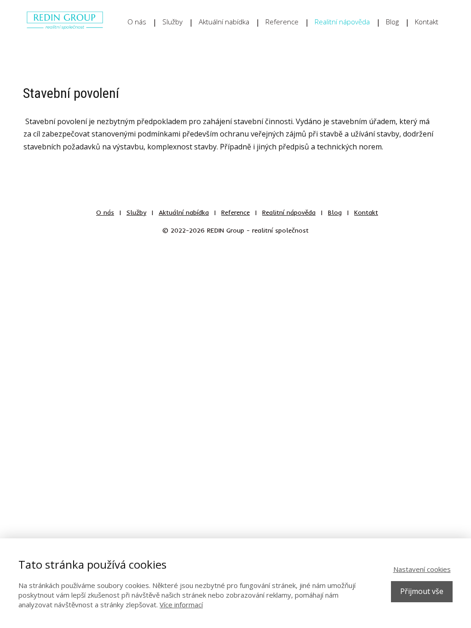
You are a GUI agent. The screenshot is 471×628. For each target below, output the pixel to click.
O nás (136, 21)
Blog (392, 21)
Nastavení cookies (422, 569)
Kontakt (426, 21)
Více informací (181, 604)
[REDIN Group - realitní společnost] (64, 22)
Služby (172, 21)
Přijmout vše (421, 591)
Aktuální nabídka (224, 21)
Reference (282, 21)
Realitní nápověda (342, 21)
